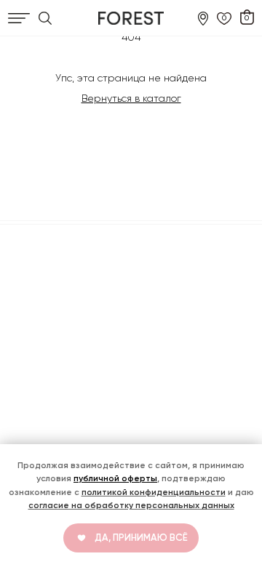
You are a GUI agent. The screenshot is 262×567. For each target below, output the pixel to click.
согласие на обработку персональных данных (131, 505)
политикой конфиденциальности (154, 492)
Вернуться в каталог (131, 98)
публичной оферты (115, 478)
